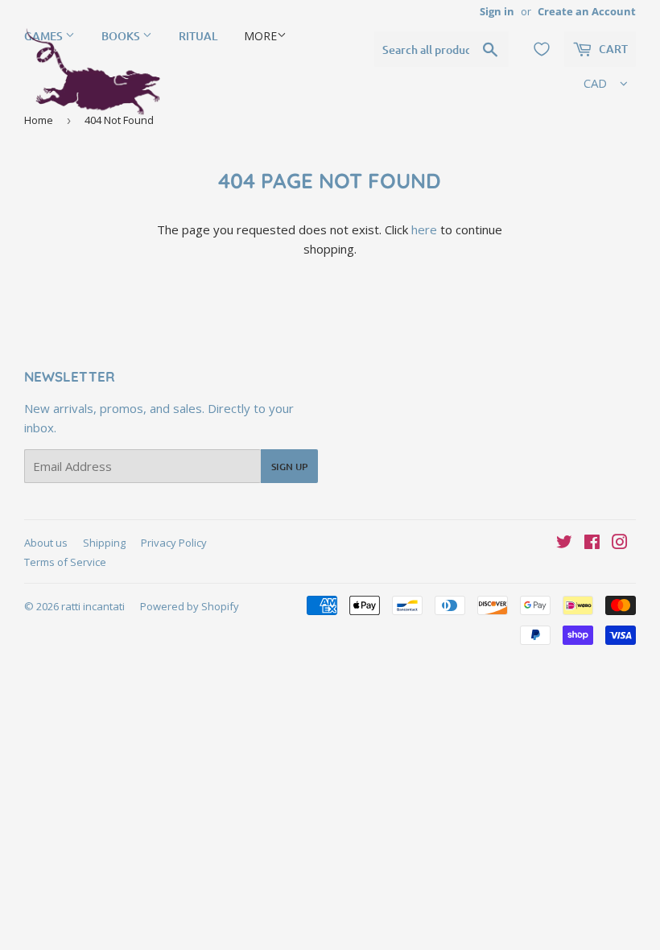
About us (46, 542)
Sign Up (289, 466)
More (260, 35)
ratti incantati (93, 606)
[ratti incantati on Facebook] (592, 543)
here (424, 229)
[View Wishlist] (541, 49)
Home (38, 120)
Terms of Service (65, 562)
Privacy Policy (174, 542)
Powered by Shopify (189, 606)
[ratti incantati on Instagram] (620, 543)
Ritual (198, 35)
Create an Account (587, 11)
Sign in (497, 11)
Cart (612, 48)
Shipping (104, 542)
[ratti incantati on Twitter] (564, 543)
